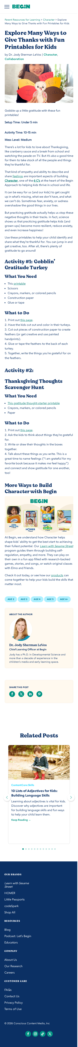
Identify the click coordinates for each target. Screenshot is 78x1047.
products (57, 575)
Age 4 (37, 599)
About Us (10, 959)
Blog (7, 929)
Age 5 (50, 599)
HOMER (9, 893)
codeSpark (11, 906)
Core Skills (27, 784)
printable (20, 283)
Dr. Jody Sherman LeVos (28, 645)
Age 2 (11, 599)
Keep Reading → (21, 819)
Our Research (13, 966)
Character (49, 19)
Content (16, 784)
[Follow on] (28, 1034)
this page (26, 320)
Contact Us (11, 996)
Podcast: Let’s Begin (17, 936)
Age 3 (24, 599)
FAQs (8, 990)
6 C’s (37, 180)
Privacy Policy (13, 1002)
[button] (71, 797)
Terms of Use (13, 1009)
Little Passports (14, 899)
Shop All (9, 912)
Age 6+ (64, 599)
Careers (9, 972)
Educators (11, 942)
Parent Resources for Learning (22, 19)
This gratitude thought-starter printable (34, 403)
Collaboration (14, 59)
